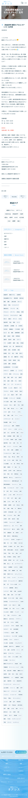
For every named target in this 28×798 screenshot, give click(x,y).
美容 (5, 236)
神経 (12, 508)
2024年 (5, 518)
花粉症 (22, 343)
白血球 (12, 632)
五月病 (5, 363)
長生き (12, 394)
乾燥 (5, 574)
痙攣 (5, 467)
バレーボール (20, 577)
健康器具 (9, 532)
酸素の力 (5, 618)
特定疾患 (20, 694)
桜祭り (19, 556)
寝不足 (5, 653)
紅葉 (20, 498)
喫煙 (14, 322)
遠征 (5, 377)
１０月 (9, 494)
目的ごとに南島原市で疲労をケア (11, 174)
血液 (22, 332)
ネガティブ (6, 370)
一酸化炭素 (6, 325)
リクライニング (7, 418)
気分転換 (14, 349)
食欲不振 (5, 443)
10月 (7, 491)
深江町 (16, 391)
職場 (20, 446)
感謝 (19, 515)
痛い (20, 484)
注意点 (8, 336)
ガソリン (21, 708)
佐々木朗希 (6, 687)
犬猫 (20, 615)
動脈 (12, 332)
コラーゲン (12, 312)
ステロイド (16, 639)
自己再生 (20, 636)
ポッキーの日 (11, 598)
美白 (5, 384)
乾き (5, 577)
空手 (9, 412)
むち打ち (16, 567)
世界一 (21, 687)
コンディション (7, 425)
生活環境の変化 (7, 367)
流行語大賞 (10, 512)
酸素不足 (5, 477)
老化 (13, 353)
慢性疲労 (19, 701)
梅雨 (15, 401)
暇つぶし (11, 477)
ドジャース (12, 687)
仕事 (12, 415)
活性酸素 (5, 646)
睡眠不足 (6, 239)
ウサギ (12, 625)
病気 (22, 529)
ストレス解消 (15, 656)
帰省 (8, 377)
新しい (8, 563)
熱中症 (18, 463)
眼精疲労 (11, 329)
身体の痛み (20, 705)
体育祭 (16, 622)
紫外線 (5, 387)
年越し (9, 698)
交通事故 (10, 567)
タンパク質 (14, 636)
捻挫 (20, 663)
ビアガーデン (11, 653)
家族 (21, 625)
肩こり (10, 715)
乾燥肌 (5, 505)
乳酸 (17, 460)
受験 (5, 536)
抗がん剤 (20, 543)
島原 (14, 343)
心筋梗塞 (12, 325)
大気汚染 (5, 639)
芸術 (12, 594)
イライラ (5, 374)
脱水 (16, 467)
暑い (5, 584)
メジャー (10, 429)
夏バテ (18, 453)
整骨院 (5, 705)
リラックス (12, 308)
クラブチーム (18, 618)
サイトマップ (21, 782)
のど (20, 387)
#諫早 (11, 217)
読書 (5, 501)
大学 (20, 553)
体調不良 (9, 681)
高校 (17, 553)
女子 (12, 498)
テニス (14, 422)
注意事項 (19, 294)
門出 (9, 553)
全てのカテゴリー (8, 233)
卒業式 (15, 543)
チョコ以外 (6, 612)
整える (13, 529)
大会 (5, 460)
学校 (13, 608)
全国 (8, 380)
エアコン (20, 429)
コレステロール (7, 636)
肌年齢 (5, 353)
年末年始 (5, 601)
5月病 (14, 712)
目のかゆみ (11, 618)
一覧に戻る (14, 196)
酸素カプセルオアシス (8, 663)
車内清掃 (18, 398)
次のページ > (23, 196)
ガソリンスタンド (17, 698)
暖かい (22, 546)
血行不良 (13, 432)
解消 (10, 374)
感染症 (5, 598)
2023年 (5, 512)
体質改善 (18, 336)
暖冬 (5, 515)
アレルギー (17, 612)
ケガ (5, 343)
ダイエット (6, 312)
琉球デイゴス (10, 574)
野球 (21, 408)
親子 (17, 394)
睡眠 (20, 315)
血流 (5, 432)
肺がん (21, 353)
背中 (13, 501)
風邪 (20, 491)
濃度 (5, 336)
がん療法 (10, 546)
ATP (22, 649)
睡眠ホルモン (20, 670)
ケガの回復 (17, 329)
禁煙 (17, 353)
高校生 (5, 360)
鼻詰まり (16, 387)
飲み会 (18, 505)
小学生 (22, 667)
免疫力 (5, 305)
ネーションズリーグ (12, 581)
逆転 (20, 691)
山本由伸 (19, 591)
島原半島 (5, 346)
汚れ (18, 443)
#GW (9, 221)
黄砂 (17, 708)
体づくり (19, 301)
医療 (22, 405)
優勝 (18, 687)
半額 (9, 674)
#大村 (16, 217)
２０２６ (5, 701)
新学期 (5, 560)
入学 (17, 560)
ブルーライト (12, 660)
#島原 (21, 214)
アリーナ (5, 587)
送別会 (21, 598)
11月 (14, 505)
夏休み (16, 587)
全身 (13, 460)
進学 (5, 708)
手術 (5, 532)
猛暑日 (22, 677)
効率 (10, 422)
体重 (17, 598)
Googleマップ (19, 539)
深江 (5, 415)
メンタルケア (6, 625)
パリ (5, 498)
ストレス (9, 722)
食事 (13, 425)
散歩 (14, 453)
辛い (5, 450)
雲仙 (18, 343)
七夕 (22, 646)
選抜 (8, 508)
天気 (5, 380)
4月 (13, 560)
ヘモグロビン (6, 632)
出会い (5, 567)
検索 (5, 543)
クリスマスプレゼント (14, 601)
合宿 (5, 622)
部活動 (16, 663)
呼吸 (9, 305)
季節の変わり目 (19, 346)
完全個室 (5, 422)
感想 (13, 336)
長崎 (14, 339)
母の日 (11, 391)
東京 (21, 525)
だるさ (22, 432)
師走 (22, 505)
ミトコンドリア (15, 305)
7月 (19, 467)
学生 (5, 408)
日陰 (17, 674)
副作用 (5, 546)
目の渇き (5, 329)
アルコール (6, 315)
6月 (11, 629)
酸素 (5, 301)
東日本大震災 (10, 550)
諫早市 (5, 470)
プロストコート (7, 481)
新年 (9, 518)
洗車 (20, 394)
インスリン (6, 694)
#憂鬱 (13, 221)
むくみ (8, 460)
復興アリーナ (19, 522)
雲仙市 (9, 339)
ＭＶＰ (5, 429)
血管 (16, 439)
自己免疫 (11, 643)
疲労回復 (16, 298)
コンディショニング (16, 718)
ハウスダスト (14, 615)
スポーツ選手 (18, 594)
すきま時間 (6, 463)
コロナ (17, 487)
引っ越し (22, 560)
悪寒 (14, 436)
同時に (18, 456)
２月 (21, 532)
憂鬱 (9, 363)
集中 (15, 405)
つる (11, 463)
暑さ (22, 463)
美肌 (5, 718)
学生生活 (14, 705)
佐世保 (5, 674)
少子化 (19, 412)
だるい (10, 405)
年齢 (20, 570)
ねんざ (5, 332)
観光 (21, 374)
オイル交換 (6, 401)
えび (22, 612)
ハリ (12, 677)
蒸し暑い (19, 401)
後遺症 (21, 567)
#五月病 (21, 217)
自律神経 (9, 436)
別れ (13, 553)
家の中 (21, 674)
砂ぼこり (14, 605)
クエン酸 (5, 643)
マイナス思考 (15, 367)
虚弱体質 (5, 322)
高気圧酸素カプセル (8, 298)
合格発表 (22, 550)
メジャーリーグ (16, 684)
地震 (18, 518)
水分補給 (5, 660)
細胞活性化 (6, 308)
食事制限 (18, 646)
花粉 (8, 615)
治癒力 (18, 529)
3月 (14, 546)
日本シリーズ (6, 691)
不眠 (5, 722)
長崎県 (9, 505)
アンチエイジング (7, 453)
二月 (9, 705)
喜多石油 (21, 298)
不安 (9, 570)
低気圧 (14, 556)
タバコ (18, 322)
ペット (20, 715)
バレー (17, 408)
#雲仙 (6, 217)
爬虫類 (17, 625)
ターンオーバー (18, 384)
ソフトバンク (14, 691)
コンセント (17, 418)
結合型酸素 (16, 629)
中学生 (21, 356)
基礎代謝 (20, 581)
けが (20, 584)
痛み (18, 432)
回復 (12, 380)
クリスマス (9, 515)
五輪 (15, 591)
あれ (16, 512)
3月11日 (16, 550)
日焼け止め (19, 470)
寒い (11, 491)
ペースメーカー (13, 694)
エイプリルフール (18, 563)
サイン (16, 525)
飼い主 (13, 456)
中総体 (9, 360)
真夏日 (8, 467)
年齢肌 (14, 670)
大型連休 (12, 370)
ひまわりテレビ (18, 477)
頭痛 (18, 436)
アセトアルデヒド (14, 315)
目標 (12, 450)
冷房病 (11, 439)
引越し (5, 553)
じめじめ (5, 405)
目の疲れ (20, 325)
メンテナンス (16, 722)
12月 (20, 512)
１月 (10, 605)
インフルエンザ (10, 487)
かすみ (12, 622)
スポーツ (6, 247)
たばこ (5, 656)
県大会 (12, 408)
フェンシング (12, 522)
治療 (8, 408)
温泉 (5, 681)
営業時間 (11, 587)
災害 (14, 443)
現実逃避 (14, 363)
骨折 (22, 329)
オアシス (15, 318)
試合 (20, 460)
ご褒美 (22, 608)
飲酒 (22, 312)
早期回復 (5, 667)
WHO (9, 656)
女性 (5, 474)
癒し (18, 308)
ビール (18, 649)
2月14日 (12, 539)
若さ (9, 353)
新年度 (9, 560)
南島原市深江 (6, 677)
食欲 (16, 498)
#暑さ (18, 221)
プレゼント (6, 391)
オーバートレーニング (14, 667)
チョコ (17, 608)
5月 (8, 622)
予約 (5, 670)
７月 (5, 649)
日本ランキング (7, 529)
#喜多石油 (8, 214)
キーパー (9, 446)
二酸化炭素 (13, 301)
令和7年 (5, 605)
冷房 (18, 712)
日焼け (20, 380)
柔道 (11, 591)
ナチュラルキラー (18, 643)
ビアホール (18, 653)
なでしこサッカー (18, 574)
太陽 (14, 470)
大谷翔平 (9, 343)
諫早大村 (5, 712)
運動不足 (19, 508)
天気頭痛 (5, 608)
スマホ (8, 501)
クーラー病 (6, 439)
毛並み (5, 456)
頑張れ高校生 (15, 536)
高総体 (14, 360)
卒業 (5, 550)
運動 (8, 594)
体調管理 (18, 425)
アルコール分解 (13, 584)
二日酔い (5, 715)
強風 (19, 605)
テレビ (21, 415)
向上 (9, 456)
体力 (13, 674)
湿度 (8, 649)
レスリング (6, 591)
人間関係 (17, 450)
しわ (8, 394)
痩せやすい (11, 646)
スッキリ (14, 577)
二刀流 (15, 429)
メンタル (20, 370)
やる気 (8, 718)
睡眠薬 (13, 570)
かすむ (8, 577)
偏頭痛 (5, 356)
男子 (8, 498)
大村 (16, 377)
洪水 (10, 443)
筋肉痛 (15, 715)
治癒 (10, 701)
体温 (10, 322)
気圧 (5, 556)
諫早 (12, 377)
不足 (19, 405)
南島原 (5, 349)
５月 (10, 712)
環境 (5, 563)
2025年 (22, 601)
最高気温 (16, 474)
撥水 (5, 446)
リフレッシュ (16, 374)
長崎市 (20, 377)
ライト (16, 415)
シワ (12, 384)
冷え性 (20, 318)
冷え (8, 432)
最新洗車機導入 (7, 484)
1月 (13, 525)
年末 (15, 515)
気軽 (11, 401)
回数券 (11, 612)
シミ (8, 384)
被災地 (13, 518)
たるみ (22, 487)
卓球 (14, 494)
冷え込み (16, 491)
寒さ (5, 508)
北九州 (5, 581)
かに (5, 615)
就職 (8, 708)
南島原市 (5, 294)
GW (12, 356)
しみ (5, 394)
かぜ (14, 681)
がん (16, 380)
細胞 (17, 632)
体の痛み (9, 556)
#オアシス (19, 210)
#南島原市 (15, 214)
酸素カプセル (12, 294)
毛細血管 (17, 677)
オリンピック (19, 494)
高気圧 (18, 312)
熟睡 (5, 487)
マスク (10, 639)
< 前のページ (5, 196)
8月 (12, 474)
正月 (14, 701)
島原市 (5, 339)
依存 (21, 656)
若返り (21, 391)
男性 (8, 474)
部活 (19, 360)
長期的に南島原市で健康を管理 (10, 178)
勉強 (8, 415)
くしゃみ (10, 387)
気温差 (20, 439)
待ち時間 (5, 398)
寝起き (9, 318)
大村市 (9, 470)
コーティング (12, 398)
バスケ (5, 412)
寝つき (5, 318)
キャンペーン (15, 484)
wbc (10, 346)
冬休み (5, 698)
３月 (11, 543)
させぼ (12, 708)
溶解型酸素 (17, 332)
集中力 (8, 536)
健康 (5, 191)
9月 (21, 481)
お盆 (21, 474)
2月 (10, 608)
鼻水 (18, 546)
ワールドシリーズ (7, 684)
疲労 (3, 191)
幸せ (8, 450)
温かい (5, 494)
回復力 (17, 532)
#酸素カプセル (10, 210)
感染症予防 (19, 681)
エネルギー (6, 629)
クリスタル (15, 446)
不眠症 (5, 570)
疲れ (5, 436)
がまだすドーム (7, 525)
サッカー (14, 412)
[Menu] (25, 3)
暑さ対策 (9, 670)
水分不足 (13, 649)
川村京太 (5, 522)
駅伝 (5, 594)
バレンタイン (6, 539)
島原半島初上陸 (15, 481)
